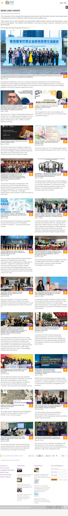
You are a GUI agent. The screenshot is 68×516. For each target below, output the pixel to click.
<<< (30, 456)
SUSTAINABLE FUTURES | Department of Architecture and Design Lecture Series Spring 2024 (13, 215)
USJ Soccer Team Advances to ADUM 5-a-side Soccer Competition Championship (47, 437)
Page (53, 456)
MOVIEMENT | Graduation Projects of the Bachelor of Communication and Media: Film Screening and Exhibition (48, 175)
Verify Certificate (5, 477)
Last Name (54, 475)
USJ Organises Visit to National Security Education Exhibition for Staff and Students (14, 371)
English (61, 3)
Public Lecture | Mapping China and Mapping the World (12, 405)
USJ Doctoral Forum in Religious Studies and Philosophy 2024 (14, 141)
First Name (54, 472)
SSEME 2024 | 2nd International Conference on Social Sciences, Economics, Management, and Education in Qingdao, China (48, 371)
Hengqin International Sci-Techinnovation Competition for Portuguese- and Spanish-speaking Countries (42, 501)
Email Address (55, 468)
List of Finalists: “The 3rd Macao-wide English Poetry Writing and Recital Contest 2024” (47, 142)
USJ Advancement (5, 475)
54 (39, 456)
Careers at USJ (4, 468)
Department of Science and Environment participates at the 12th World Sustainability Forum (24, 486)
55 (42, 456)
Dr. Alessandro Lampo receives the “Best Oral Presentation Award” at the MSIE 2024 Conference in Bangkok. (48, 293)
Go (63, 455)
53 (37, 456)
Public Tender (4, 472)
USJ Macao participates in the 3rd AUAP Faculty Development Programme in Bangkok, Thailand (47, 329)
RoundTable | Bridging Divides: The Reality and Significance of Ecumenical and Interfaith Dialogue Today (42, 476)
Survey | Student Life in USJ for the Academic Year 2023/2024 (46, 106)
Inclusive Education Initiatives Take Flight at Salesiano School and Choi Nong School (13, 438)
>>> (49, 456)
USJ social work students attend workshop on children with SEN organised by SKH (11, 293)
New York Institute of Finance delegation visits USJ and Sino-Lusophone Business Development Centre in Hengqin (48, 406)
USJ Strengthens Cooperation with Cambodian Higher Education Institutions (25, 476)
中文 (65, 3)
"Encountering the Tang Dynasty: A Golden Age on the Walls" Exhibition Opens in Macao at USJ (13, 252)
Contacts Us (4, 466)
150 (46, 456)
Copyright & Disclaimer (7, 470)
